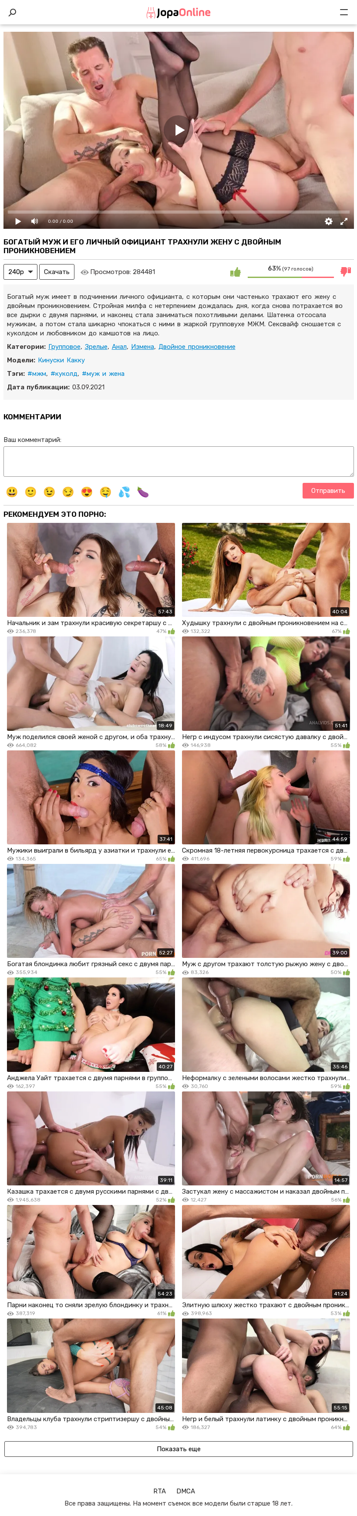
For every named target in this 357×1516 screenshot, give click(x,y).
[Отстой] (346, 272)
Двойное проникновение (197, 347)
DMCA (185, 1491)
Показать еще (179, 1449)
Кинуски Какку (61, 360)
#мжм (36, 374)
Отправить (328, 491)
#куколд (64, 374)
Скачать (57, 272)
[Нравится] (235, 272)
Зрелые (96, 347)
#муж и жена (103, 374)
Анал (119, 347)
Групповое (64, 347)
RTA (159, 1491)
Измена (142, 347)
